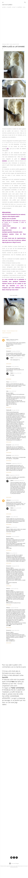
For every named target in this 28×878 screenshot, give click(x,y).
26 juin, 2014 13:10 (13, 527)
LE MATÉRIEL (19, 7)
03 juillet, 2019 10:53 (14, 588)
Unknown (8, 500)
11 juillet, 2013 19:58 (15, 444)
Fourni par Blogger (15, 863)
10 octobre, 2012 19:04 (18, 357)
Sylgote (8, 516)
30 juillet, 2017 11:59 (15, 566)
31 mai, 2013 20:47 (13, 381)
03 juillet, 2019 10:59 (14, 607)
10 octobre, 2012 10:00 (11, 340)
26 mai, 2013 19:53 (14, 366)
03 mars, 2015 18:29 (15, 536)
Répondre (8, 348)
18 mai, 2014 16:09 (17, 508)
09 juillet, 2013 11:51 (15, 410)
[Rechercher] (25, 2)
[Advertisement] (14, 26)
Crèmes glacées (8, 332)
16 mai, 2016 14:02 (13, 553)
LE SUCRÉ (9, 7)
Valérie (11, 357)
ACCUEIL (4, 7)
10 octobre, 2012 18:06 (15, 351)
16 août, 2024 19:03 (15, 630)
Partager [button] (4, 330)
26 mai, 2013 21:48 (17, 373)
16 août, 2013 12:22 (15, 455)
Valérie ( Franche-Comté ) (12, 339)
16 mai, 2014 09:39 (15, 500)
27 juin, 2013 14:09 (12, 391)
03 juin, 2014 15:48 (14, 516)
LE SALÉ (13, 7)
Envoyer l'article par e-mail (12, 330)
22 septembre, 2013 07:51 (14, 475)
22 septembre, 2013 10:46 (19, 480)
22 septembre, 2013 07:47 (16, 463)
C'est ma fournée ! (7, 5)
